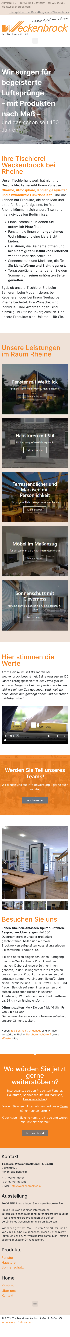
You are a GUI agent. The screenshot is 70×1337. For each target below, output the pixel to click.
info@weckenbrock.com (26, 1186)
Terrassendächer (34, 1099)
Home (8, 1278)
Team (64, 1106)
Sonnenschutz (13, 1267)
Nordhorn (32, 1034)
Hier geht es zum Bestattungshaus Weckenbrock (39, 12)
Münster (7, 1038)
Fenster (57, 1090)
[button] (35, 41)
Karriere (8, 1286)
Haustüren (14, 1095)
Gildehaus (35, 1030)
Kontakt (7, 1295)
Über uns (9, 1291)
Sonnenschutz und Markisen (42, 1095)
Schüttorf (45, 1034)
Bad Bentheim (18, 1030)
